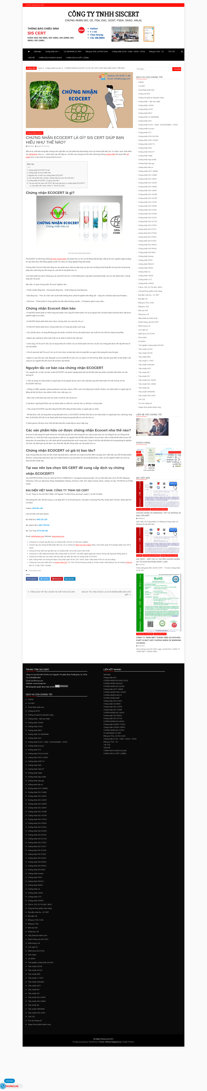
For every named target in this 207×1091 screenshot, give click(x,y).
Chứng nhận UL (144, 272)
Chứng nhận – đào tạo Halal (149, 101)
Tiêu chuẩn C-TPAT (146, 361)
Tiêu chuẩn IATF (144, 368)
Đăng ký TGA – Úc (156, 51)
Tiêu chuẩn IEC (144, 372)
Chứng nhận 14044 (146, 105)
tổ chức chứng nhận (58, 259)
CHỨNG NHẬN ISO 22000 (114, 686)
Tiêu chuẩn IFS (144, 376)
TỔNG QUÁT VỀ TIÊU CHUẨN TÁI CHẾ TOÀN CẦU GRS (52, 592)
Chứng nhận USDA (145, 275)
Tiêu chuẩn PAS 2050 (146, 395)
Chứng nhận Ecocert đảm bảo (40, 173)
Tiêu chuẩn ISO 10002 (147, 380)
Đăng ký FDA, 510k (146, 303)
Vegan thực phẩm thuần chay (149, 407)
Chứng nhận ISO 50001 (147, 248)
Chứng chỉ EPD (144, 94)
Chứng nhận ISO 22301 (147, 217)
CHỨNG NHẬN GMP (112, 698)
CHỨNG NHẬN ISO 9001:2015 (116, 680)
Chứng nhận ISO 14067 (147, 190)
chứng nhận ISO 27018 (147, 233)
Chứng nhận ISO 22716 (147, 221)
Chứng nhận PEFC (145, 260)
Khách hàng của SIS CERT (148, 322)
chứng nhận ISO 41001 (147, 241)
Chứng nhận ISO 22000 (147, 214)
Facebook (32, 579)
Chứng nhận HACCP (146, 152)
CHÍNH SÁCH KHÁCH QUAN (50, 58)
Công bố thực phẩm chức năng (150, 291)
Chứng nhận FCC (145, 132)
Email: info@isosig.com (34, 680)
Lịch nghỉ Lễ (143, 330)
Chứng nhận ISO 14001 (147, 179)
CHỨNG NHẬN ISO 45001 (114, 721)
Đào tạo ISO (143, 310)
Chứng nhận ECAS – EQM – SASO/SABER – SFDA (158, 125)
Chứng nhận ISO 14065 (147, 187)
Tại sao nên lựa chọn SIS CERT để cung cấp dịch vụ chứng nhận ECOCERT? (57, 183)
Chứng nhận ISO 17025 (147, 202)
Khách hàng (143, 443)
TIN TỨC (171, 51)
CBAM (140, 82)
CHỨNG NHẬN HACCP (113, 695)
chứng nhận (110, 154)
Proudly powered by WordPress (85, 1042)
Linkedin (70, 579)
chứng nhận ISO (61, 562)
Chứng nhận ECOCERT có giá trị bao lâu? (44, 180)
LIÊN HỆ (31, 58)
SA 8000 (141, 341)
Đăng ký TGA (143, 306)
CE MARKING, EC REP (72, 51)
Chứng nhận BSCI (145, 113)
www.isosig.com (58, 536)
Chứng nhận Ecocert (35, 133)
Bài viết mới (143, 478)
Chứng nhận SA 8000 (112, 704)
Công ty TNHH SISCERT (103, 14)
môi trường (33, 154)
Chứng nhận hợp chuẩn (147, 159)
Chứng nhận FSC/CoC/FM (148, 136)
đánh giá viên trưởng (83, 545)
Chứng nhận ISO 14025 (147, 183)
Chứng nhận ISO (51, 51)
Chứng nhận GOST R (146, 144)
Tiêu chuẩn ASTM (145, 349)
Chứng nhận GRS (145, 148)
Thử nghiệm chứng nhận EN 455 (151, 345)
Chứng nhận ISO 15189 (147, 194)
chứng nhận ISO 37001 (147, 237)
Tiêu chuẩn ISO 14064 (147, 384)
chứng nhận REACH (146, 264)
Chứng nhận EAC (145, 121)
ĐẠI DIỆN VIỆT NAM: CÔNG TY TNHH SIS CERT (48, 186)
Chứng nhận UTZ (145, 279)
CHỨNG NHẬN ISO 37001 (114, 730)
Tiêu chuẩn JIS (143, 388)
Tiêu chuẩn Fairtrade (146, 364)
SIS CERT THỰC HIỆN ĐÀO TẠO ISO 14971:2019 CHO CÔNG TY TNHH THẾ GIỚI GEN (158, 459)
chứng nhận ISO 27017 (147, 229)
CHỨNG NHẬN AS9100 (113, 683)
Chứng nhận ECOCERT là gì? (39, 170)
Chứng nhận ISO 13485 (147, 175)
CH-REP (141, 86)
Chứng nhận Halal (145, 156)
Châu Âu (128, 562)
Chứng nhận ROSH (145, 268)
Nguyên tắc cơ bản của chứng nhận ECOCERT (46, 175)
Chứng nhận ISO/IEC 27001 (114, 724)
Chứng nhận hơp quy (146, 163)
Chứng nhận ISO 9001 (147, 252)
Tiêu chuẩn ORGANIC (146, 392)
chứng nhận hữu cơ (145, 167)
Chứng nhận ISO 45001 (147, 245)
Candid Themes (128, 1042)
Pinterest (57, 579)
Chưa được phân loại (146, 90)
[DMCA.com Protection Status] (61, 687)
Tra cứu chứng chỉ (145, 403)
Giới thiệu (37, 51)
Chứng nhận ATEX (145, 109)
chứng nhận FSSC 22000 (148, 140)
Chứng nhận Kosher (146, 256)
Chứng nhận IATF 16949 (148, 171)
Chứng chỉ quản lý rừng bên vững (151, 98)
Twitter (45, 579)
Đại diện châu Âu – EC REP (148, 295)
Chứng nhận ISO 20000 (147, 206)
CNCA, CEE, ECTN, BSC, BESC (150, 287)
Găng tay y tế (143, 314)
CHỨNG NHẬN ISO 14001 (114, 712)
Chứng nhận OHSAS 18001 (114, 727)
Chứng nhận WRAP (146, 283)
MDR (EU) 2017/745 (146, 334)
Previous (138, 459)
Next (178, 459)
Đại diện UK (142, 299)
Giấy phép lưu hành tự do (148, 318)
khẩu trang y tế (144, 326)
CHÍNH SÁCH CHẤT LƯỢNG (77, 58)
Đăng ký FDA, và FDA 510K (97, 51)
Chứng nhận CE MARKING (148, 117)
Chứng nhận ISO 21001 (147, 210)
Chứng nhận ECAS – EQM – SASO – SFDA (128, 51)
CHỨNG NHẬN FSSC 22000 (115, 692)
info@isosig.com (37, 536)
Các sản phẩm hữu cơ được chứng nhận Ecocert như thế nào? (51, 178)
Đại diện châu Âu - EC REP (169, 555)
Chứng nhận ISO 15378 (147, 198)
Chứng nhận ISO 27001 (147, 225)
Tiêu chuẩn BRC (144, 357)
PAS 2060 (142, 337)
